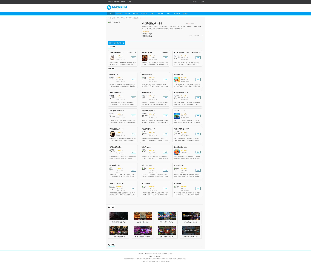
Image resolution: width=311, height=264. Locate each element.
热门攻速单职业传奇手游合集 (143, 236)
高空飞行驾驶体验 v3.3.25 (181, 129)
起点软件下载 (115, 18)
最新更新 (195, 1)
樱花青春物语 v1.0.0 (147, 92)
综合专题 (177, 13)
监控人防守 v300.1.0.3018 (116, 110)
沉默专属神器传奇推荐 (143, 222)
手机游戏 (136, 13)
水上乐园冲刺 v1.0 (147, 183)
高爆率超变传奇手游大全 (166, 222)
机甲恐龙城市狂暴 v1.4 (115, 147)
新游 (168, 13)
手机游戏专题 (124, 18)
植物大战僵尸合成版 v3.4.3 (149, 110)
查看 (133, 57)
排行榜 (185, 13)
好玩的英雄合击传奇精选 (190, 222)
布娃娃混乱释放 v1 (147, 74)
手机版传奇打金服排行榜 (166, 236)
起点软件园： (110, 1)
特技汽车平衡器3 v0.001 (148, 129)
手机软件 (144, 13)
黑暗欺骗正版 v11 (147, 52)
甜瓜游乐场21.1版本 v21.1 (181, 52)
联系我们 (170, 253)
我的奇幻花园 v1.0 (114, 165)
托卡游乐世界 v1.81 (179, 74)
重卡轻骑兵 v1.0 (178, 183)
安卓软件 (119, 13)
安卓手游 (127, 13)
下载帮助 (146, 253)
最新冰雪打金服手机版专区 (191, 236)
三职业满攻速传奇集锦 (119, 236)
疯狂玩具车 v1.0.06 (179, 110)
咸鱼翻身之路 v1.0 (179, 165)
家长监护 (164, 253)
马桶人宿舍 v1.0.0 (147, 165)
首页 (110, 13)
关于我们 (140, 253)
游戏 (152, 13)
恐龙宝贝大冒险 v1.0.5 (180, 147)
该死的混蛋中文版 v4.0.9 (116, 129)
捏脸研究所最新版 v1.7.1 (116, 52)
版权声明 (152, 253)
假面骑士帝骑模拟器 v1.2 (116, 183)
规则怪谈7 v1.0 (113, 74)
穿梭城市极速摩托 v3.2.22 (116, 92)
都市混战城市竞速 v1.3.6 (181, 92)
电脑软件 (160, 13)
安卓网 (202, 1)
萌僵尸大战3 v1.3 (147, 147)
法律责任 (158, 253)
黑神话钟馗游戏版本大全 (118, 222)
